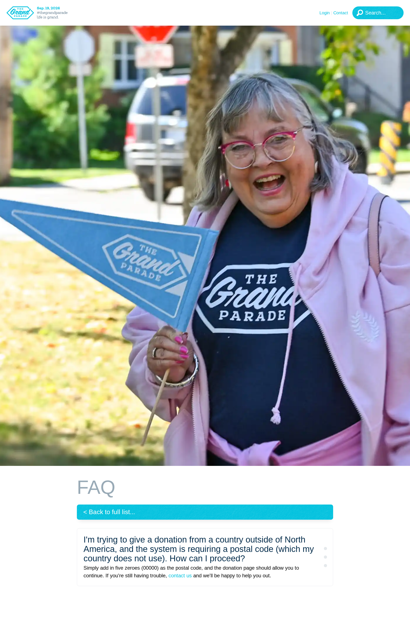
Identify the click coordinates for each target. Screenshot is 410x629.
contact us (180, 575)
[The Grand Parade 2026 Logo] (43, 12)
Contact (340, 12)
